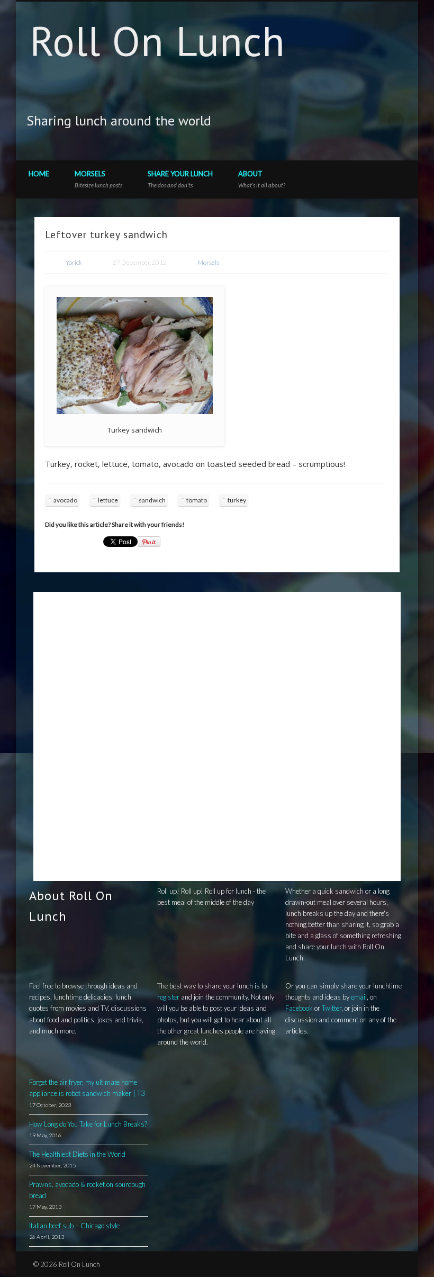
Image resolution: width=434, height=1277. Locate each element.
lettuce (108, 500)
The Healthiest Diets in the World (77, 1154)
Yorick (74, 262)
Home (39, 173)
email (359, 997)
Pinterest (374, 121)
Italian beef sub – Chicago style (74, 1225)
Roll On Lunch (157, 41)
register (168, 997)
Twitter (352, 121)
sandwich (152, 500)
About (261, 178)
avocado (65, 500)
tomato (196, 500)
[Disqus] (217, 734)
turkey (237, 500)
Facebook (330, 121)
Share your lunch (180, 178)
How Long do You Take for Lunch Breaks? (88, 1124)
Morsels (98, 178)
